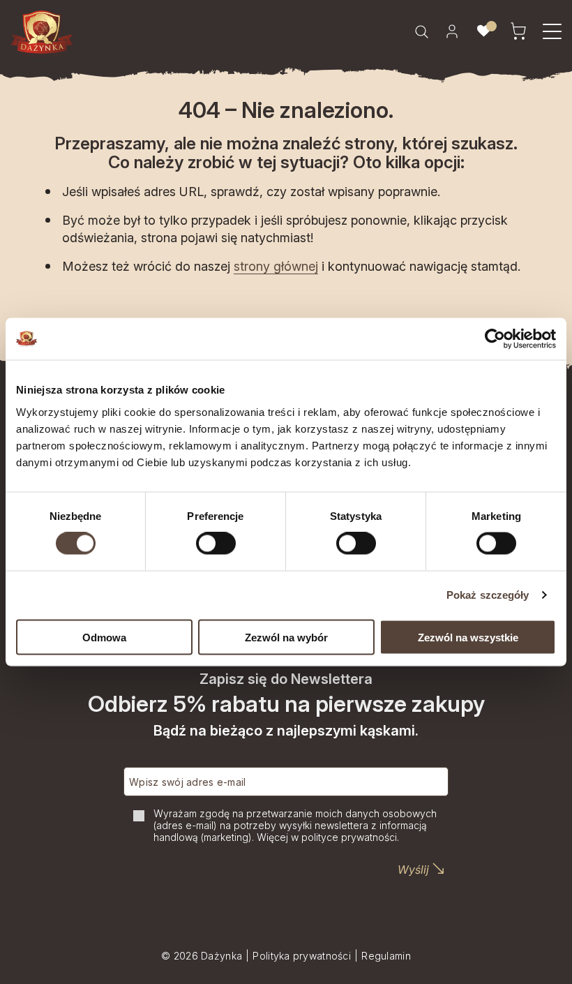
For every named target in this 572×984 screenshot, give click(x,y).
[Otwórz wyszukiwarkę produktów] (421, 31)
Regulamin (386, 956)
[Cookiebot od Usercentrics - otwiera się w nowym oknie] (495, 339)
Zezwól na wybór (286, 637)
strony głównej (276, 266)
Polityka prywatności (302, 956)
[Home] (41, 33)
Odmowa (104, 637)
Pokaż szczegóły (487, 595)
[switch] (216, 543)
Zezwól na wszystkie (468, 637)
